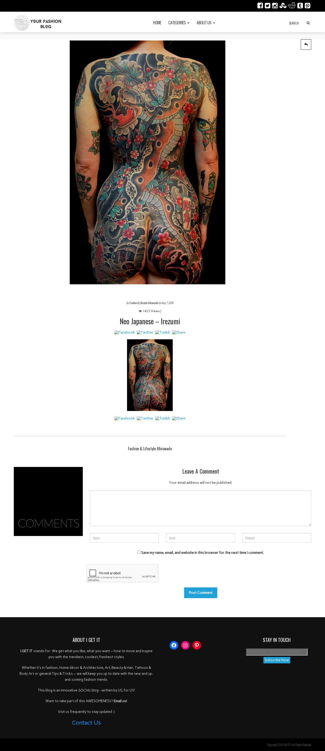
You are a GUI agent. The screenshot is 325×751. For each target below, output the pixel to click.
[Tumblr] (162, 332)
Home (157, 22)
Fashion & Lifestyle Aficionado (143, 303)
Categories (177, 22)
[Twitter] (145, 332)
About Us (204, 22)
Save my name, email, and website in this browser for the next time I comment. (202, 553)
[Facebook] (124, 332)
